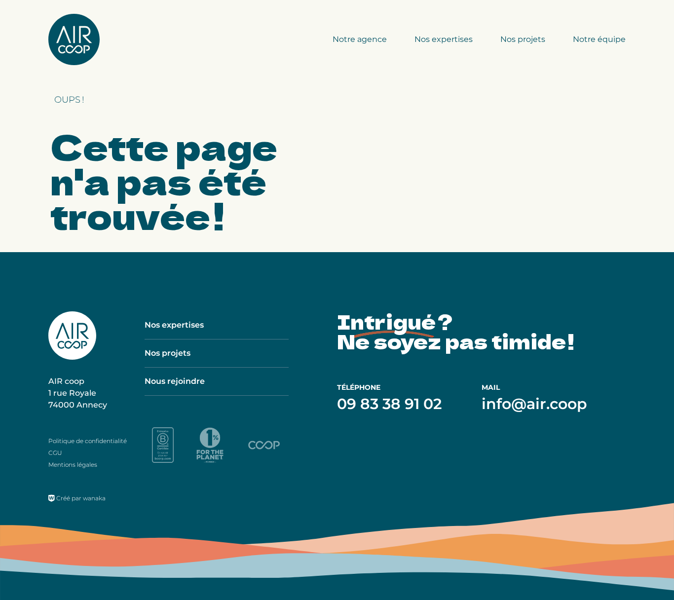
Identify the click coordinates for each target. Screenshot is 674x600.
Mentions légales (72, 464)
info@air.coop (534, 404)
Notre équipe (599, 39)
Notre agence (360, 39)
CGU (55, 452)
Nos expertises (443, 39)
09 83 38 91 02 (389, 404)
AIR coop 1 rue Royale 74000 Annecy (77, 393)
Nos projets (522, 39)
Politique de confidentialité (87, 441)
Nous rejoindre (175, 381)
